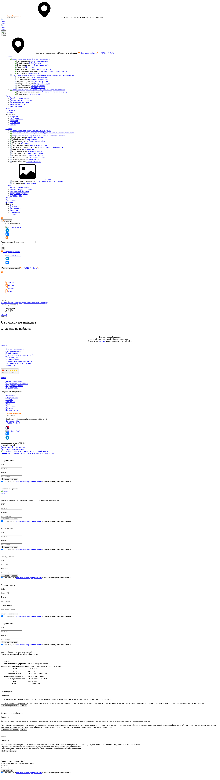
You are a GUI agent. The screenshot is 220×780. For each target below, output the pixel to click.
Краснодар (44, 303)
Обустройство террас (41, 84)
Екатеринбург (19, 303)
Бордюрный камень (40, 79)
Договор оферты (12, 410)
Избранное (7, 221)
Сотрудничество (16, 119)
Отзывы (13, 125)
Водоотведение (16, 106)
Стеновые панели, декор (41, 59)
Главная (11, 282)
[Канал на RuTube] (7, 429)
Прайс (8, 108)
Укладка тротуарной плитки (21, 100)
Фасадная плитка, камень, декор (54, 92)
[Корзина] (2, 218)
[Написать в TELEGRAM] (3, 29)
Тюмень (10, 303)
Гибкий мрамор (35, 63)
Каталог (9, 57)
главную (102, 341)
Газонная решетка (38, 86)
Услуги (8, 96)
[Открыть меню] (3, 33)
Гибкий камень (35, 94)
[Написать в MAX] (13, 227)
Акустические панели (42, 69)
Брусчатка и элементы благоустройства (58, 75)
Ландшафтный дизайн (19, 104)
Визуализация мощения (19, 102)
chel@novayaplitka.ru (88, 53)
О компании (15, 123)
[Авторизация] (2, 278)
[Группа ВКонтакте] (7, 235)
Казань (37, 303)
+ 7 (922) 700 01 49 (106, 53)
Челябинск (29, 303)
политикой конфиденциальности (29, 481)
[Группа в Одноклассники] (7, 238)
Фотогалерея (10, 110)
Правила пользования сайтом (12, 449)
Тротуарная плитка (39, 77)
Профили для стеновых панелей (54, 71)
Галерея (11, 288)
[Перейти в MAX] (13, 431)
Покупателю (15, 117)
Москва (4, 303)
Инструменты (33, 73)
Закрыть (23, 706)
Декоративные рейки (41, 65)
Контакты (9, 112)
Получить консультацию (10, 268)
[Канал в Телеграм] (7, 231)
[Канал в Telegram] (7, 260)
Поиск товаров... (7, 242)
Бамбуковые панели (40, 61)
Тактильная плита (38, 88)
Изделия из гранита (40, 82)
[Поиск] (3, 248)
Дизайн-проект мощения (19, 98)
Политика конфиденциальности (13, 447)
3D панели (29, 67)
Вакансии (14, 121)
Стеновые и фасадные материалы (51, 90)
